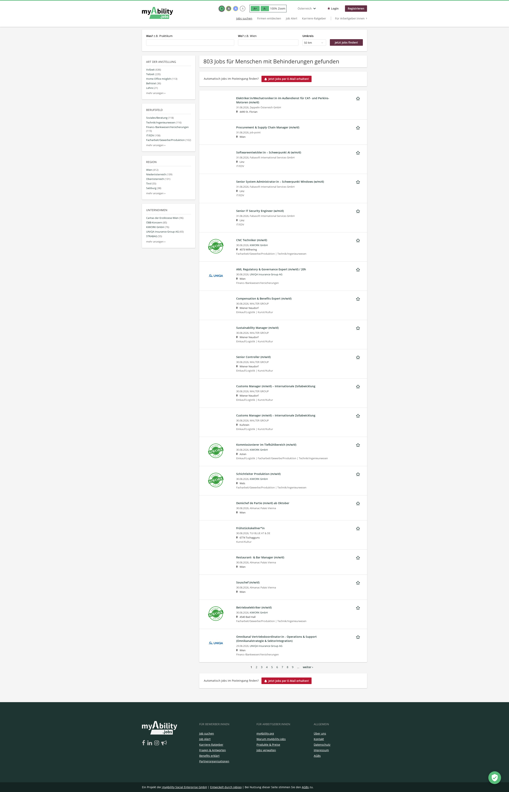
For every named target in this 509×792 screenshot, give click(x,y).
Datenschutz (286, 433)
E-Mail (240, 377)
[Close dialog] (312, 345)
